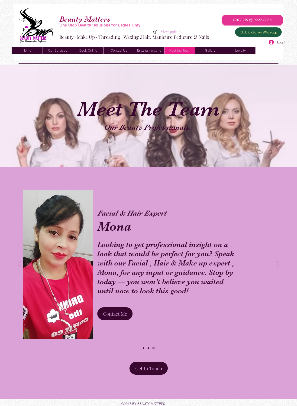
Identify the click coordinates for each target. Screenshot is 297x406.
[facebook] (259, 37)
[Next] (278, 264)
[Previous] (19, 264)
